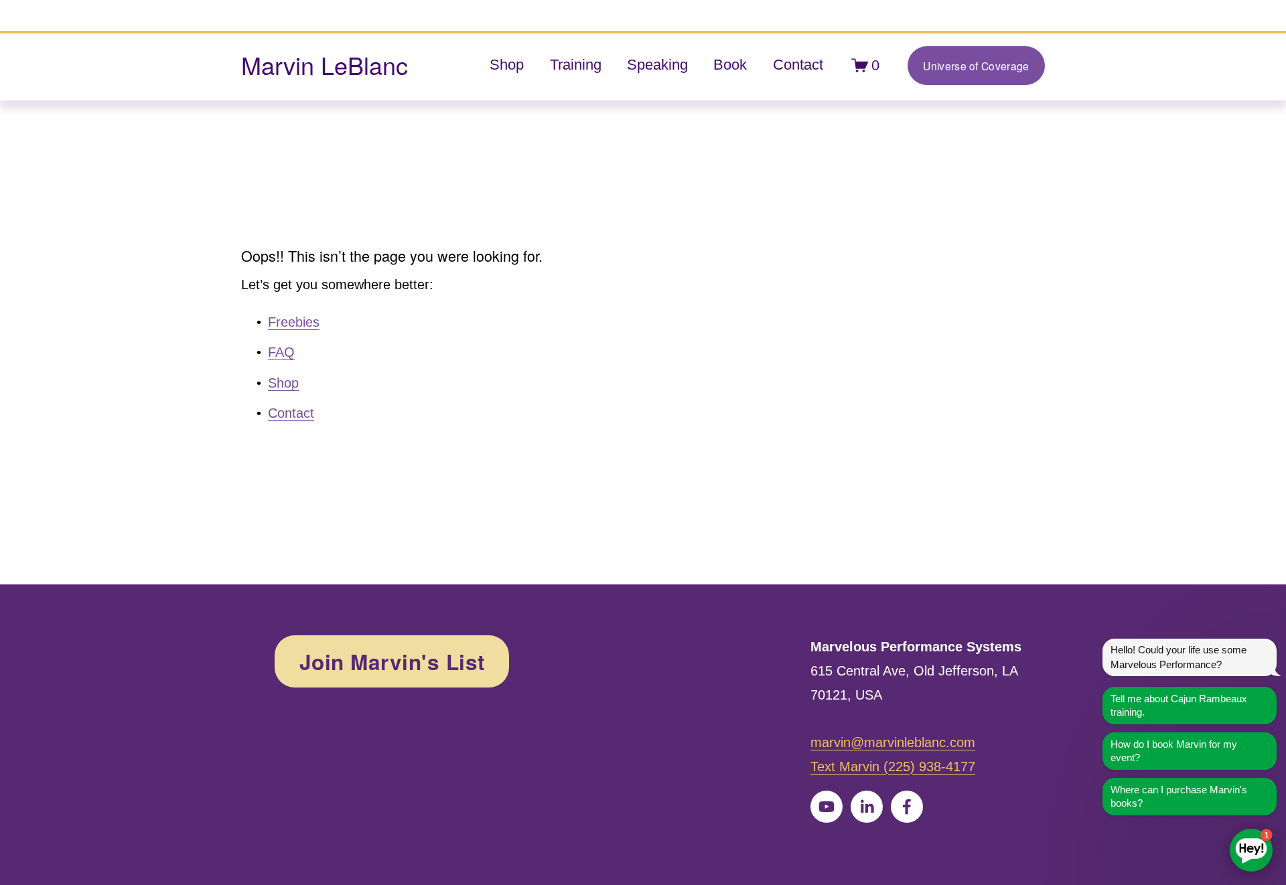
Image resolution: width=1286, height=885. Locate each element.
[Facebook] (907, 807)
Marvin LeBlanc (324, 65)
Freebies (293, 322)
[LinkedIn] (867, 807)
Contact (798, 64)
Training (575, 64)
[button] (1251, 850)
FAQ (281, 352)
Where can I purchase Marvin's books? (1179, 796)
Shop (507, 64)
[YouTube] (826, 807)
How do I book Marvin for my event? (1174, 750)
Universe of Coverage (976, 65)
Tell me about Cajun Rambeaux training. (1179, 705)
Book (730, 64)
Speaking (657, 64)
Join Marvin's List (392, 662)
